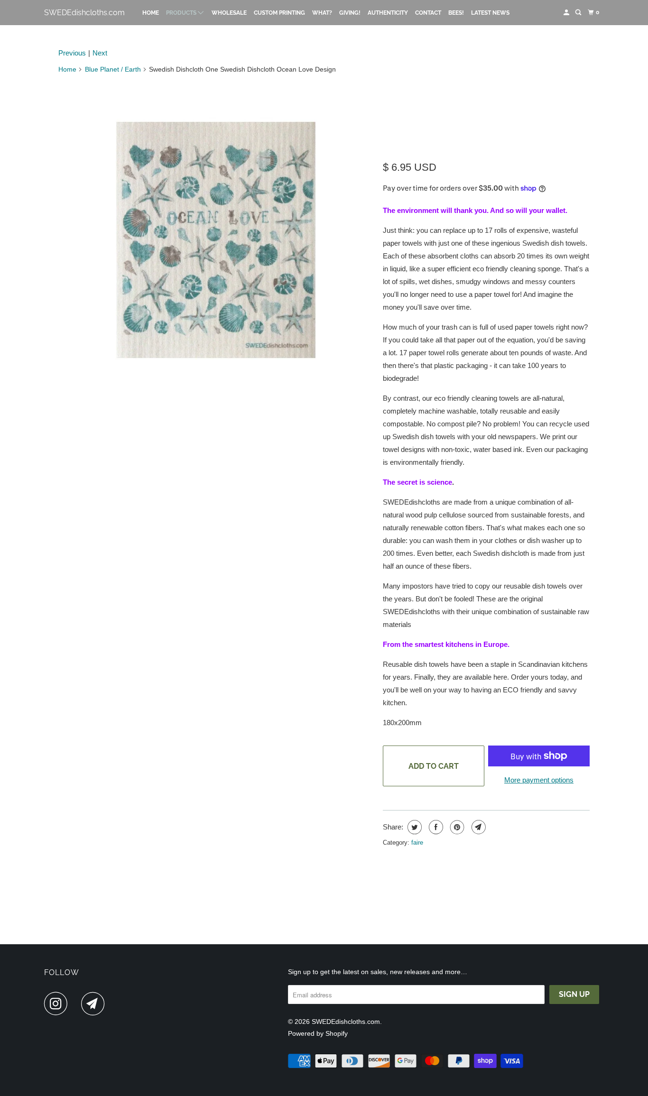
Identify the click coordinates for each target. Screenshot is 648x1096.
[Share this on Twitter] (413, 827)
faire (417, 842)
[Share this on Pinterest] (456, 827)
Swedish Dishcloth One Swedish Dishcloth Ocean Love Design (477, 117)
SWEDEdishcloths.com (84, 12)
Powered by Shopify (318, 1033)
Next (100, 53)
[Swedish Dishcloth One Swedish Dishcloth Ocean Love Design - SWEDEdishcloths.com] (215, 240)
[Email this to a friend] (477, 827)
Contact (428, 12)
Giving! (350, 12)
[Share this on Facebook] (434, 827)
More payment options (539, 780)
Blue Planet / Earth (113, 69)
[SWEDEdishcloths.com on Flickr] (76, 1003)
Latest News (490, 12)
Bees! (456, 12)
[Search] (579, 12)
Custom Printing (279, 12)
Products (182, 12)
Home (150, 12)
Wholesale (229, 12)
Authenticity (388, 12)
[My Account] (567, 12)
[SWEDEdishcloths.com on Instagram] (58, 1003)
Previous (72, 53)
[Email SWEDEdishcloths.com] (95, 1003)
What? (322, 12)
